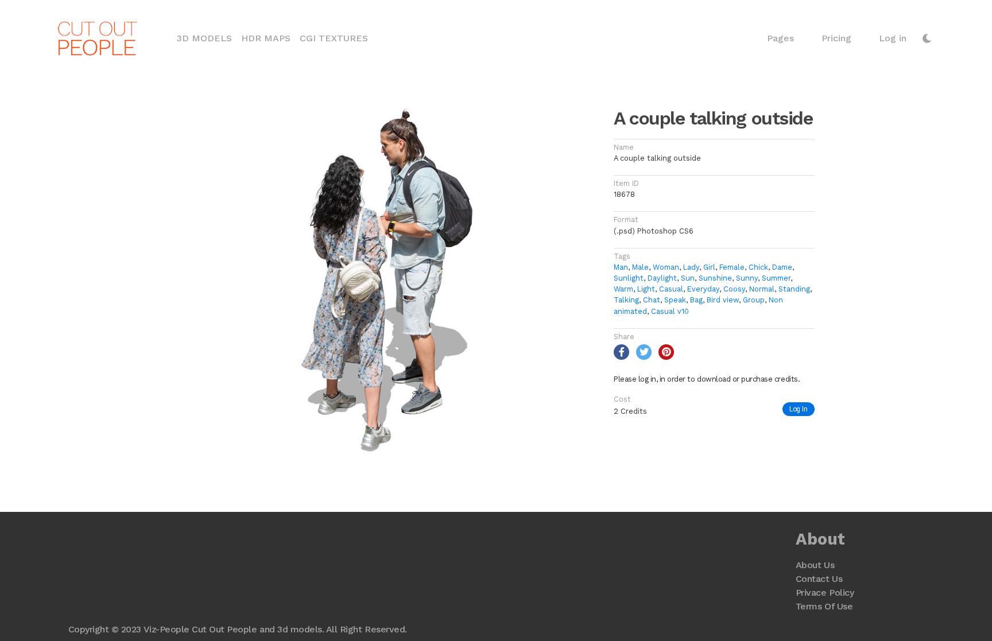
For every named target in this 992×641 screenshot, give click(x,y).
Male (640, 267)
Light (646, 289)
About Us (815, 565)
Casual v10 (670, 311)
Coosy (734, 289)
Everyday (703, 289)
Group (754, 300)
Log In (798, 409)
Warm (623, 289)
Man (621, 267)
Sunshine (715, 278)
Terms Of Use (824, 606)
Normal (761, 289)
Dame (782, 267)
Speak (675, 300)
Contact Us (819, 578)
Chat (651, 300)
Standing (794, 289)
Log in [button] (892, 38)
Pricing (836, 38)
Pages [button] (780, 38)
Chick (758, 267)
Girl (709, 267)
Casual (671, 289)
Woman (666, 267)
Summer (776, 278)
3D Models (207, 38)
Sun (688, 278)
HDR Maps (265, 38)
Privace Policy (825, 592)
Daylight (662, 278)
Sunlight (629, 278)
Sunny (747, 278)
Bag (696, 300)
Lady (691, 267)
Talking (626, 300)
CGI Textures (334, 38)
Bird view (723, 300)
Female (732, 267)
